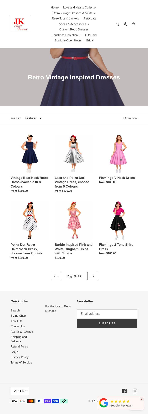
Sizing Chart (18, 315)
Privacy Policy (20, 357)
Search (15, 310)
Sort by (16, 118)
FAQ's (14, 351)
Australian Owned (22, 331)
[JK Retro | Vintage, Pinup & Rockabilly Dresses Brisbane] (103, 407)
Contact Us (18, 326)
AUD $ (19, 391)
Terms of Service (21, 362)
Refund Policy (19, 346)
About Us (16, 321)
